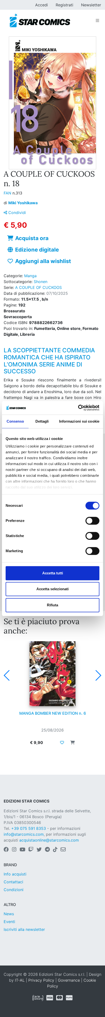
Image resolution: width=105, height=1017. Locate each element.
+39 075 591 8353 (28, 828)
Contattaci (13, 881)
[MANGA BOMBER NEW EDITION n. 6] (52, 673)
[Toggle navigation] (97, 20)
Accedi (41, 4)
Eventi (9, 921)
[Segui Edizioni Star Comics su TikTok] (55, 849)
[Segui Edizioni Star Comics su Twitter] (39, 849)
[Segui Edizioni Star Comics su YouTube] (22, 849)
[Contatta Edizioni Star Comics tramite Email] (63, 849)
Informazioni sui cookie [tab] (79, 421)
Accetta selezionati (52, 589)
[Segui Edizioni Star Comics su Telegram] (47, 849)
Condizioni (13, 889)
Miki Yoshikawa (23, 202)
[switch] (92, 521)
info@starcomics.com (24, 834)
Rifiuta (52, 605)
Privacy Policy (41, 980)
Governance (69, 980)
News (9, 913)
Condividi (16, 212)
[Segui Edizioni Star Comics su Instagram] (14, 849)
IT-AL (20, 980)
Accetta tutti (52, 573)
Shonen (40, 281)
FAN (8, 193)
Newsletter (91, 4)
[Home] (40, 20)
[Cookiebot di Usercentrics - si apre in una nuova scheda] (78, 408)
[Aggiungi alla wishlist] (62, 742)
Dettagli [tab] (42, 421)
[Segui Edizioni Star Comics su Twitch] (30, 849)
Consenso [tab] (15, 421)
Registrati (64, 4)
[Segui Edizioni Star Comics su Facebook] (6, 849)
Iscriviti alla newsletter (24, 929)
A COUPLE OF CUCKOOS (38, 287)
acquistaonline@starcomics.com (49, 840)
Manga (30, 275)
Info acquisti (15, 874)
